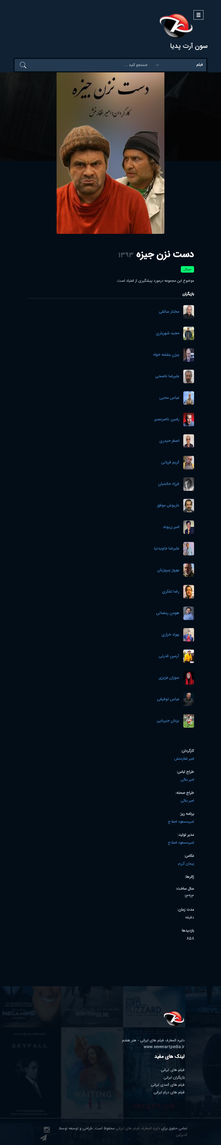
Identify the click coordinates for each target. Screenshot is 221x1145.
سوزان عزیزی (168, 678)
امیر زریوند (171, 527)
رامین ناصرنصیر (166, 420)
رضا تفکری (170, 592)
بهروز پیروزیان (168, 570)
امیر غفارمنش (184, 759)
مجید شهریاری (167, 333)
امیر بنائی (187, 780)
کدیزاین (181, 1135)
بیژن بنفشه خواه (166, 355)
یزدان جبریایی (168, 721)
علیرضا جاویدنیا (166, 549)
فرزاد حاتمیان (168, 484)
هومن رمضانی (167, 613)
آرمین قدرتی (169, 656)
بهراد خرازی (170, 635)
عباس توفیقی (168, 699)
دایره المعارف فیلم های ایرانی (138, 1128)
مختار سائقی (169, 312)
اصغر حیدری (169, 441)
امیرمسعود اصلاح (181, 822)
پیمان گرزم (186, 864)
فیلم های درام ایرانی (169, 1092)
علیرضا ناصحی (167, 377)
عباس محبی (169, 398)
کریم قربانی (170, 463)
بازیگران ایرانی (174, 1077)
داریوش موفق (168, 506)
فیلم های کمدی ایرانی (168, 1085)
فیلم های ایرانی (173, 1070)
